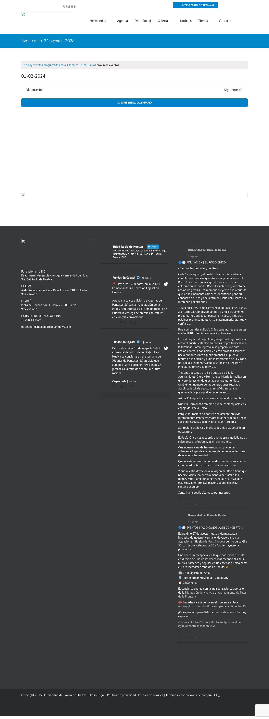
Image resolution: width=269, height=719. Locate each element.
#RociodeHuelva (188, 622)
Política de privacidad (121, 695)
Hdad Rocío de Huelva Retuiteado (130, 269)
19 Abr (159, 342)
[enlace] (22, 6)
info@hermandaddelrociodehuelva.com (46, 327)
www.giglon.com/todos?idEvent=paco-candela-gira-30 (212, 606)
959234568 (70, 6)
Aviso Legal (97, 695)
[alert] (134, 65)
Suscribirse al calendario (134, 102)
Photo (188, 498)
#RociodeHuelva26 (211, 622)
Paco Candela (216, 541)
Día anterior (34, 90)
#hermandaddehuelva (201, 626)
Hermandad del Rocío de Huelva (207, 250)
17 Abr (159, 277)
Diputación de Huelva (198, 592)
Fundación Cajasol (124, 277)
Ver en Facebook (186, 504)
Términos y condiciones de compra (189, 695)
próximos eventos (108, 65)
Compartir (202, 504)
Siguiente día (233, 90)
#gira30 (183, 626)
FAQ (217, 695)
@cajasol (146, 277)
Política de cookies (150, 695)
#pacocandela (232, 622)
